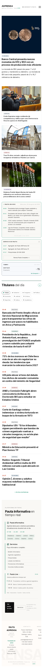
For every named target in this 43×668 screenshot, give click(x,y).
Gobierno (16, 292)
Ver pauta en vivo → (9, 607)
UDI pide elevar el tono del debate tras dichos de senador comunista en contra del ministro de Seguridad (21, 378)
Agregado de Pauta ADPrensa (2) (18, 246)
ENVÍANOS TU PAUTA (30, 7)
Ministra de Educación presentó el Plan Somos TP (20, 449)
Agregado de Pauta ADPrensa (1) (18, 249)
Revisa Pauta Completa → (21, 257)
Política (37, 292)
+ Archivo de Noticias (21, 492)
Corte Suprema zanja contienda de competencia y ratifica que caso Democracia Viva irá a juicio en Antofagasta (20, 118)
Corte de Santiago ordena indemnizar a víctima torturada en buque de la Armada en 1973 (20, 412)
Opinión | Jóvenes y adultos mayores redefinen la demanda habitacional (18, 481)
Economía (8, 296)
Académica (28, 300)
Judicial (17, 296)
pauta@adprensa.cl (27, 639)
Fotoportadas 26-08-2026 (16, 252)
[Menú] (39, 7)
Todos (7, 292)
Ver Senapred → (35, 273)
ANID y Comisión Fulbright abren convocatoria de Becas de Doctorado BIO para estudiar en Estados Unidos (19, 395)
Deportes (8, 300)
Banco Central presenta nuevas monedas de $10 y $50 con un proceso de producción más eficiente (21, 62)
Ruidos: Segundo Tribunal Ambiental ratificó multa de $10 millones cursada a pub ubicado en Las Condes (20, 464)
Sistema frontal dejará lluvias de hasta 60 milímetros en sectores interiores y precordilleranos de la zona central (19, 194)
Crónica (27, 296)
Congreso (27, 292)
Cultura (17, 300)
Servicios (20, 607)
